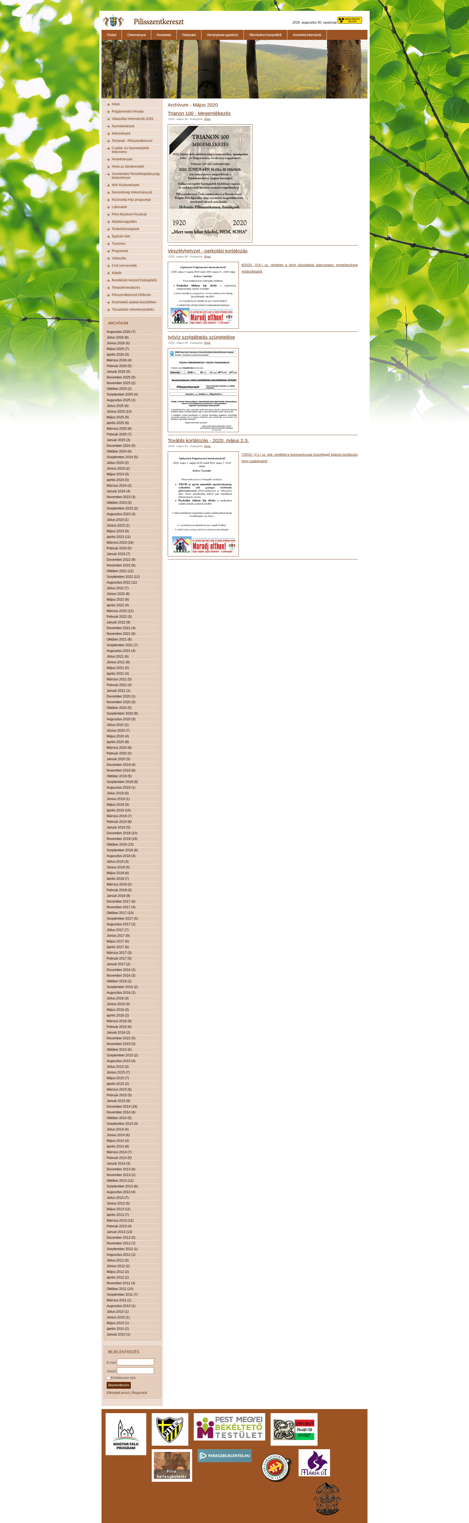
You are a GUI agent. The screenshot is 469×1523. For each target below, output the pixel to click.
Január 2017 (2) (118, 964)
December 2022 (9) (121, 560)
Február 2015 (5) (119, 1095)
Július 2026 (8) (118, 337)
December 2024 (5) (121, 446)
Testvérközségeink (125, 229)
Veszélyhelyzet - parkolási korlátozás (208, 251)
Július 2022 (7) (118, 588)
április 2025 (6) (118, 423)
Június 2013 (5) (118, 1203)
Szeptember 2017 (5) (122, 918)
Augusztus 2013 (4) (121, 1192)
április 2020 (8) (118, 742)
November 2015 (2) (121, 1044)
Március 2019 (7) (119, 816)
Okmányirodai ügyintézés (222, 35)
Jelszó (111, 1371)
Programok (120, 251)
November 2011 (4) (121, 1283)
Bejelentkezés (118, 1385)
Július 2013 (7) (118, 1198)
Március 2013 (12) (120, 1220)
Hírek (116, 104)
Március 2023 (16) (120, 542)
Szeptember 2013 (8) (122, 1186)
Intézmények (121, 133)
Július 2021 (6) (118, 656)
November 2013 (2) (121, 1175)
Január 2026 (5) (118, 372)
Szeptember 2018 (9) (122, 850)
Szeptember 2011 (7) (122, 1294)
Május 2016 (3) (118, 1010)
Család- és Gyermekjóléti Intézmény (130, 150)
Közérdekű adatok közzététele (134, 302)
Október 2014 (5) (119, 1118)
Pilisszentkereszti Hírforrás (131, 295)
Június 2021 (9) (118, 662)
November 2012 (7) (121, 1243)
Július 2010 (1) (118, 1312)
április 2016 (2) (118, 1015)
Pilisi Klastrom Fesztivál (129, 214)
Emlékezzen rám (123, 1378)
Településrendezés (126, 287)
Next (368, 72)
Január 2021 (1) (118, 691)
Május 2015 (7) (118, 1078)
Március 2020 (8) (119, 748)
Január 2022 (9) (118, 622)
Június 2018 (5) (118, 867)
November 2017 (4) (121, 907)
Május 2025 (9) (118, 417)
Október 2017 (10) (120, 913)
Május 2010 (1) (118, 1323)
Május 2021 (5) (118, 668)
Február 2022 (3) (119, 617)
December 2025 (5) (121, 377)
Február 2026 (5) (119, 366)
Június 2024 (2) (118, 468)
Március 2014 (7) (119, 1152)
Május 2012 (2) (118, 1272)
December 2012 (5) (121, 1238)
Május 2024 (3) (118, 474)
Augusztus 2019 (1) (121, 787)
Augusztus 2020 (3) (121, 719)
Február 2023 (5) (119, 548)
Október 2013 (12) (120, 1181)
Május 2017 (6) (118, 941)
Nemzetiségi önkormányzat (132, 192)
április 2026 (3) (118, 354)
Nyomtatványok (123, 126)
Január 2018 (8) (118, 896)
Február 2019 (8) (119, 822)
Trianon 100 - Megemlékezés (199, 113)
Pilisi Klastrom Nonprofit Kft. (265, 35)
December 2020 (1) (121, 696)
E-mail (111, 1362)
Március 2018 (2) (119, 884)
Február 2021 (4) (119, 685)
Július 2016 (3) (118, 998)
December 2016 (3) (121, 970)
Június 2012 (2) (118, 1266)
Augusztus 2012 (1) (121, 1255)
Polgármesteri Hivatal (128, 111)
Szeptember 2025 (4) (122, 394)
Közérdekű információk (307, 35)
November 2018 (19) (122, 839)
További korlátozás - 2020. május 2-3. (208, 440)
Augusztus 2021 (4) (121, 651)
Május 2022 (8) (118, 599)
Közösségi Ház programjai (131, 200)
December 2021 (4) (121, 628)
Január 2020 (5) (118, 759)
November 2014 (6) (121, 1112)
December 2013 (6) (121, 1169)
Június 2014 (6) (118, 1135)
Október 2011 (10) (120, 1289)
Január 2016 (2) (118, 1032)
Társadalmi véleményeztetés (133, 309)
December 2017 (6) (121, 901)
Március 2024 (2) (119, 486)
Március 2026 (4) (119, 360)
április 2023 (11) (119, 537)
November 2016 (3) (121, 975)
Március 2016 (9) (119, 1021)
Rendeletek (164, 35)
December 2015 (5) (121, 1038)
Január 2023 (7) (118, 554)
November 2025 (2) (121, 383)
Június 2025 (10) (119, 411)
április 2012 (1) (118, 1277)
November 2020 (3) (121, 702)
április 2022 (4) (118, 605)
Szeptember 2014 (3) (122, 1124)
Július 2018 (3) (118, 862)
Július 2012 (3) (118, 1260)
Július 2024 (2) (118, 463)
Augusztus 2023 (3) (121, 514)
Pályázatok (189, 35)
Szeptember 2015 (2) (122, 1055)
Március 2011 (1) (119, 1300)
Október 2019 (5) (119, 776)
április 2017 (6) (118, 947)
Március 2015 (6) (119, 1089)
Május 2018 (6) (118, 873)
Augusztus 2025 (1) (121, 400)
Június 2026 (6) (118, 343)
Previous (101, 72)
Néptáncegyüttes (124, 222)
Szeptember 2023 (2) (122, 508)
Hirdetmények (122, 159)
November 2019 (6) (121, 770)
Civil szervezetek (124, 265)
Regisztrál (139, 1393)
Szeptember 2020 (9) (122, 713)
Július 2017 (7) (118, 930)
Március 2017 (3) (119, 953)
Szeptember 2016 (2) (122, 987)
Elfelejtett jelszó (118, 1393)
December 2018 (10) (122, 833)
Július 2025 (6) (118, 406)
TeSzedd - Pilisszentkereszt (132, 141)
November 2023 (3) (121, 497)
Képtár (117, 273)
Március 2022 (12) (120, 611)
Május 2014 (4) (118, 1141)
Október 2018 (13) (120, 844)
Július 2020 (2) (118, 725)
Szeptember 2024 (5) (122, 457)
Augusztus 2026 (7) (121, 332)
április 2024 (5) (118, 480)
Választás (119, 258)
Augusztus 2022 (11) (122, 582)
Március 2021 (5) (119, 679)
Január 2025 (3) (118, 440)
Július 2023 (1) (118, 520)
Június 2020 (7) (118, 730)
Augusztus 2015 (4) (121, 1061)
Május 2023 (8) (118, 531)
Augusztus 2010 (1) (121, 1306)
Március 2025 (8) (119, 429)
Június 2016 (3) (118, 1004)
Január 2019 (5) (118, 827)
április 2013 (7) (118, 1215)
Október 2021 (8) (119, 639)
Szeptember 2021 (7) (122, 645)
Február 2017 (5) (119, 958)
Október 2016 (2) (119, 981)
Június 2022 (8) (118, 594)
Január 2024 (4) (118, 491)
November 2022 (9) (121, 565)
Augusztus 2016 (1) (121, 993)
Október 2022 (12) (120, 571)
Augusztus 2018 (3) (121, 856)
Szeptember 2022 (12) (123, 577)
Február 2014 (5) (119, 1158)
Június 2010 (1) (118, 1317)
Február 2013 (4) (119, 1226)
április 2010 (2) (118, 1329)
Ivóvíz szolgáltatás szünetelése (201, 337)
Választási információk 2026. (133, 119)
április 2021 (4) (118, 674)
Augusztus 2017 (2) (121, 924)
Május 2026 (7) (118, 349)
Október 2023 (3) (119, 503)
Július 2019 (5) (118, 793)
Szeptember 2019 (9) (122, 782)
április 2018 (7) (118, 879)
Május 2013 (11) (119, 1209)
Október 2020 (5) (119, 708)
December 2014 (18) (122, 1106)
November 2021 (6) (121, 634)
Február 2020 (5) (119, 753)
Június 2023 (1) (118, 525)
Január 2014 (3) (118, 1163)
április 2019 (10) (119, 810)
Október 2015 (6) (119, 1050)
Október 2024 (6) (119, 451)
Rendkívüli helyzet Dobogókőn (134, 280)
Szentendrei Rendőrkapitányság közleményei (136, 176)
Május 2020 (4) (118, 736)
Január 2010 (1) (118, 1334)
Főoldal (111, 35)
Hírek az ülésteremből (128, 166)
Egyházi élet (121, 236)
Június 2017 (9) (118, 936)
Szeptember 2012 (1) (122, 1249)
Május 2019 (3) (118, 805)
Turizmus (118, 244)
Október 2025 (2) (119, 389)
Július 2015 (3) (118, 1067)
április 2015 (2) (118, 1084)
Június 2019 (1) (118, 799)
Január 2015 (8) (118, 1101)
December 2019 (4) (121, 765)
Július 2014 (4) (118, 1129)
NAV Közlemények (125, 185)
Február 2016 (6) (119, 1027)
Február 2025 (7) (119, 434)
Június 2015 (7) (118, 1072)
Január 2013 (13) (119, 1232)
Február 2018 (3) (119, 890)
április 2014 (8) (118, 1146)
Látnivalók (119, 207)
